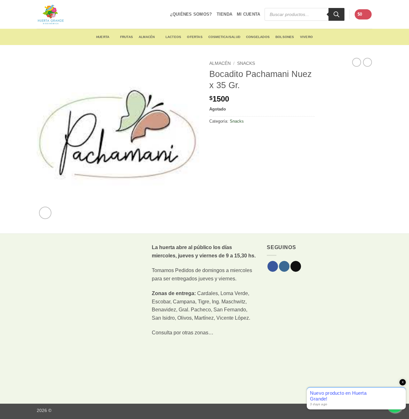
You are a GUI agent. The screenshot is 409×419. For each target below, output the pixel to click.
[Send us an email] (295, 266)
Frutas (126, 37)
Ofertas (194, 37)
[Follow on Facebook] (272, 266)
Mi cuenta (248, 14)
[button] (363, 14)
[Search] (336, 14)
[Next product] (356, 62)
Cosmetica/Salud (224, 37)
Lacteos (173, 37)
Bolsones (284, 37)
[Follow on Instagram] (284, 266)
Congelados (258, 37)
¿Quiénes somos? (191, 14)
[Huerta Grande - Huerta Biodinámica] (51, 14)
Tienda (225, 14)
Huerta (102, 37)
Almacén (147, 37)
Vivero (306, 37)
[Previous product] (367, 62)
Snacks (246, 63)
